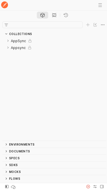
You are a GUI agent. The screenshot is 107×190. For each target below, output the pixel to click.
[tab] (42, 15)
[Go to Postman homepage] (4, 5)
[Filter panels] (6, 25)
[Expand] (8, 40)
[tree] (54, 89)
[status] (13, 186)
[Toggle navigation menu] (100, 5)
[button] (88, 186)
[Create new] (87, 24)
